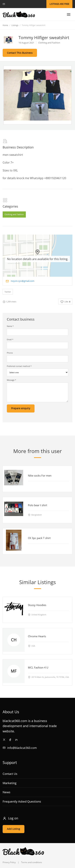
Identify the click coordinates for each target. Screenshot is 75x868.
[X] (4, 739)
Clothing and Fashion (14, 214)
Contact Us (10, 774)
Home (5, 25)
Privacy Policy (9, 862)
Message (11, 380)
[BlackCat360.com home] (19, 14)
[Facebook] (10, 739)
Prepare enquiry (20, 408)
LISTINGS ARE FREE (59, 3)
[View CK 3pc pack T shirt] (14, 540)
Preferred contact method (19, 366)
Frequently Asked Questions (22, 801)
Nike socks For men (39, 475)
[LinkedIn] (16, 739)
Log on (13, 818)
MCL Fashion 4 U (38, 667)
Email (10, 339)
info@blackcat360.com (22, 748)
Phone (10, 352)
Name (10, 326)
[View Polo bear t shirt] (14, 509)
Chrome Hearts (37, 636)
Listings (15, 25)
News (6, 792)
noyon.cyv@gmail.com (22, 280)
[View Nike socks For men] (14, 477)
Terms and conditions (31, 862)
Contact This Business (20, 52)
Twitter (8, 291)
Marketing (9, 783)
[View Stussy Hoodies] (14, 609)
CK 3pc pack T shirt (39, 538)
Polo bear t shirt (37, 505)
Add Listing (13, 828)
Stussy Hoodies (37, 605)
